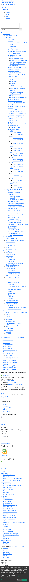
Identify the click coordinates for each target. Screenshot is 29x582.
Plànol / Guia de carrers (10, 360)
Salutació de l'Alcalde (9, 475)
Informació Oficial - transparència (12, 478)
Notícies (5, 404)
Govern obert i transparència (11, 480)
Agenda (5, 406)
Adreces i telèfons (6, 540)
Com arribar (6, 343)
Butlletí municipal (8, 531)
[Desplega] (11, 337)
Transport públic (8, 345)
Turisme (5, 364)
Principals (6, 542)
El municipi (7, 337)
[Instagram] (4, 548)
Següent (8, 443)
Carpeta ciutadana (8, 491)
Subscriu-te (4, 456)
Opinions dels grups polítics (11, 535)
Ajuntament (4, 473)
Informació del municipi (10, 362)
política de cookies (15, 577)
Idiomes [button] (5, 9)
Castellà (8, 12)
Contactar (3, 7)
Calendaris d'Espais (8, 352)
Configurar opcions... (6, 579)
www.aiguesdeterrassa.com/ (16, 384)
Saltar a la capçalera (8, 1)
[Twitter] (12, 546)
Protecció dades (7, 554)
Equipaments (9, 355)
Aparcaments (7, 346)
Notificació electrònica (9, 484)
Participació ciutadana (9, 369)
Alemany (8, 16)
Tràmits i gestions (8, 489)
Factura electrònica (8, 494)
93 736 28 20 (10, 381)
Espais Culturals (7, 348)
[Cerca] (20, 30)
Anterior (3, 443)
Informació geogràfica (9, 366)
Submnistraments (8, 340)
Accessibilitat (7, 557)
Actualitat (3, 521)
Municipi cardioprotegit (10, 350)
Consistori (6, 477)
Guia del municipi (20, 337)
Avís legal (5, 556)
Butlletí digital (7, 529)
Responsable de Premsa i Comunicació (14, 522)
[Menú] (1, 32)
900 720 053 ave (11, 382)
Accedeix (3, 424)
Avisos (5, 409)
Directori (3, 471)
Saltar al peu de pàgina (8, 4)
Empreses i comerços (12, 357)
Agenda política (7, 408)
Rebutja (19, 579)
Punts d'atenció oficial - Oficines (12, 485)
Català (7, 11)
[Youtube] (25, 546)
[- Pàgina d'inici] (10, 25)
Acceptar (25, 579)
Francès (8, 18)
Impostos (6, 492)
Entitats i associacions (12, 359)
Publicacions (6, 411)
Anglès (7, 14)
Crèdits (5, 550)
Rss (4, 536)
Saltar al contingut (7, 2)
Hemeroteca (6, 538)
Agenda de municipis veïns (10, 533)
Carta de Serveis (7, 487)
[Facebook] (18, 546)
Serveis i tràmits (5, 482)
